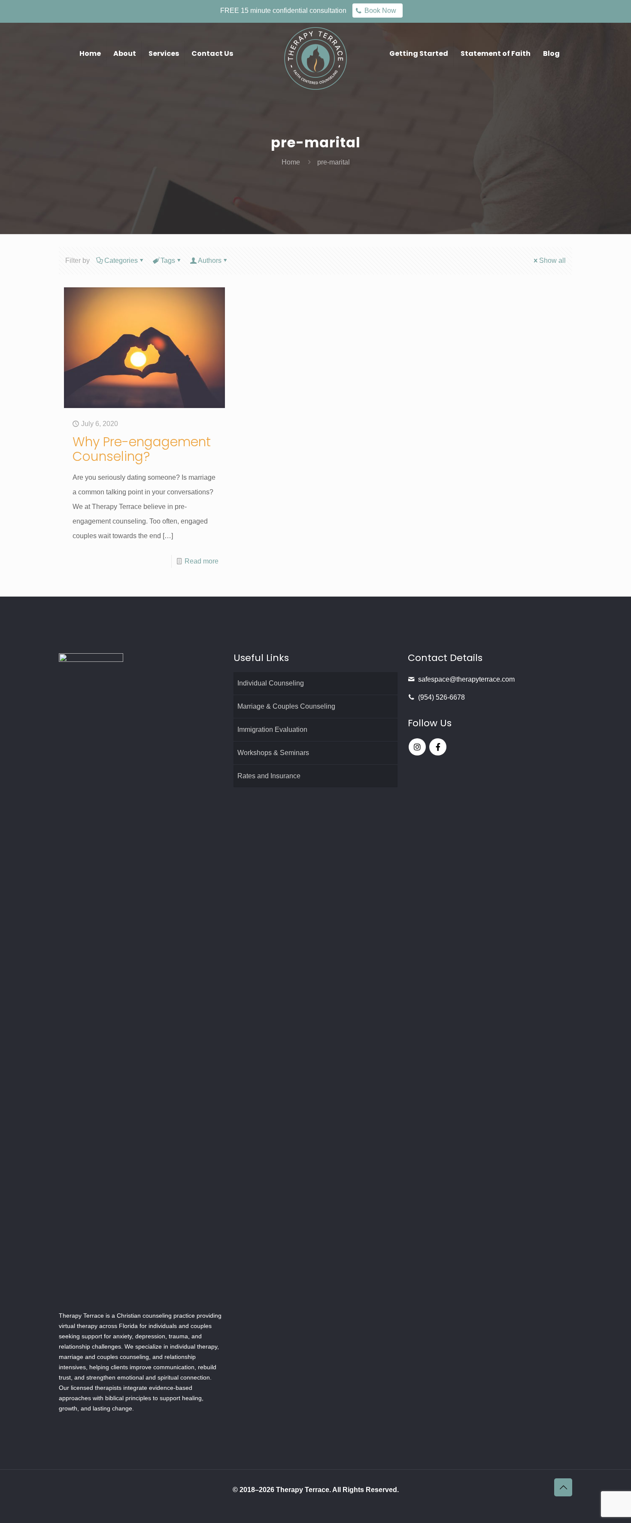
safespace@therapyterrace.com (466, 679)
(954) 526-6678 (441, 697)
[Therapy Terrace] (315, 58)
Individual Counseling (270, 683)
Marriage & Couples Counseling (286, 706)
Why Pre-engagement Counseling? (142, 449)
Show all (552, 260)
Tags (168, 260)
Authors (209, 260)
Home (291, 162)
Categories (121, 260)
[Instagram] (417, 746)
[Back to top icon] (563, 1487)
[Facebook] (437, 746)
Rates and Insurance (268, 776)
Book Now (380, 10)
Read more (201, 561)
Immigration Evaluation (272, 729)
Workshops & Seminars (273, 752)
